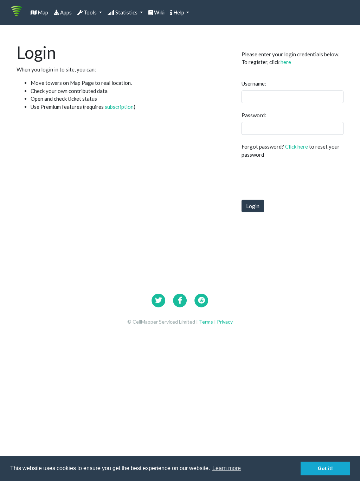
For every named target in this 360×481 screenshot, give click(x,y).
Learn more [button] (226, 468)
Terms (206, 322)
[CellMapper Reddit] (201, 299)
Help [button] (178, 12)
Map (42, 12)
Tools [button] (90, 12)
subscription (119, 107)
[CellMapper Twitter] (158, 299)
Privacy (225, 322)
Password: (254, 115)
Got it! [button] (325, 468)
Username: (254, 83)
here (286, 62)
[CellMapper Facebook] (180, 299)
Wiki (159, 12)
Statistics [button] (126, 12)
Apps (65, 12)
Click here (296, 146)
